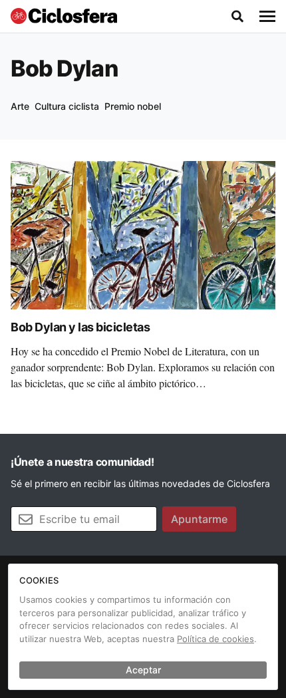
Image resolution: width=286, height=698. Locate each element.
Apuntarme (199, 519)
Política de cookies (215, 638)
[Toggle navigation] (267, 17)
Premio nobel (132, 106)
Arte (20, 106)
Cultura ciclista (67, 106)
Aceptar (143, 669)
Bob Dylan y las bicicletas (80, 327)
